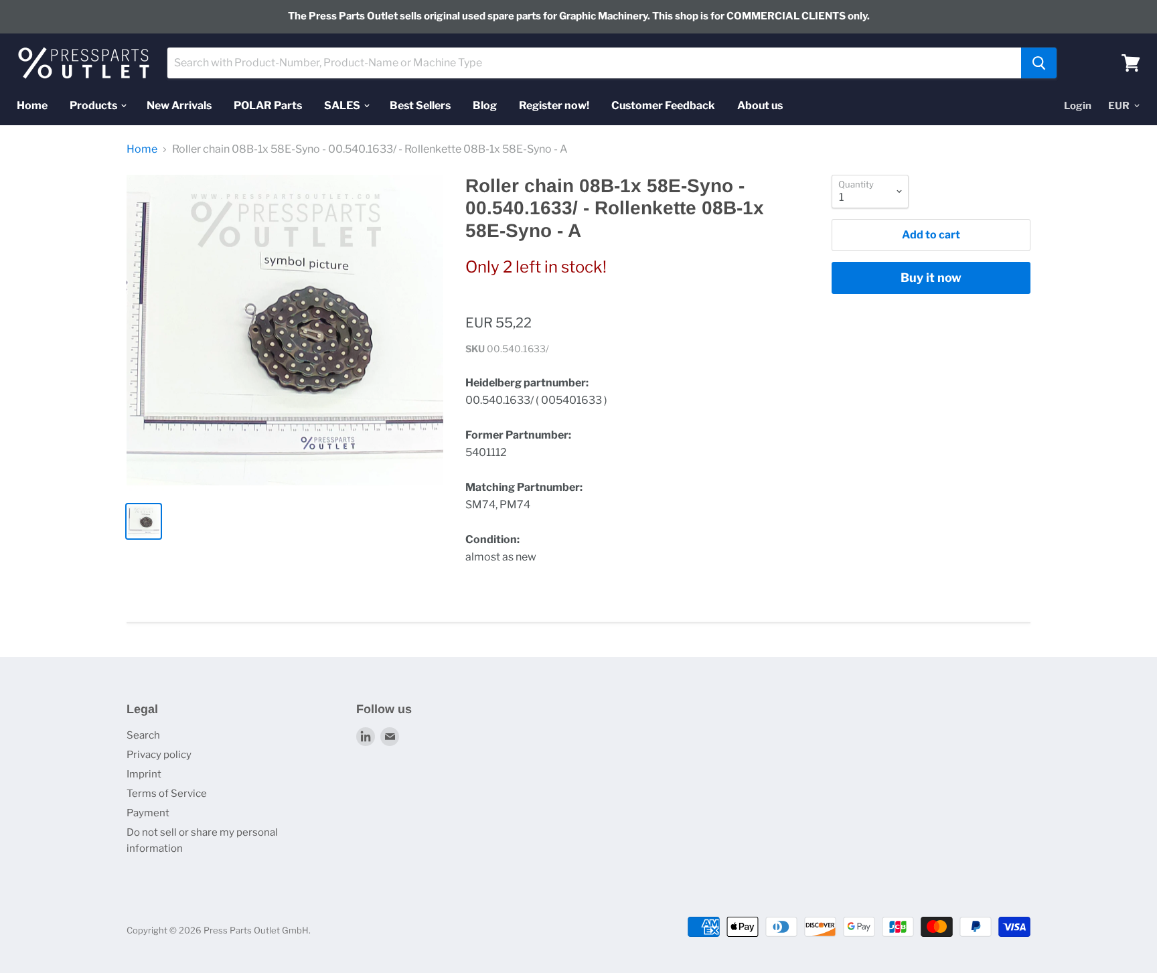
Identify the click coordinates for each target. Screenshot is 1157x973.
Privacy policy (159, 755)
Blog (485, 104)
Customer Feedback (663, 104)
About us (760, 104)
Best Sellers (420, 104)
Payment (148, 813)
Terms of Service (167, 794)
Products (94, 104)
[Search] (1039, 63)
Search (143, 735)
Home (32, 104)
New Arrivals (179, 104)
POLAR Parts (268, 104)
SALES (343, 104)
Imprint (144, 774)
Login (1077, 105)
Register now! (554, 104)
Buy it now (931, 278)
